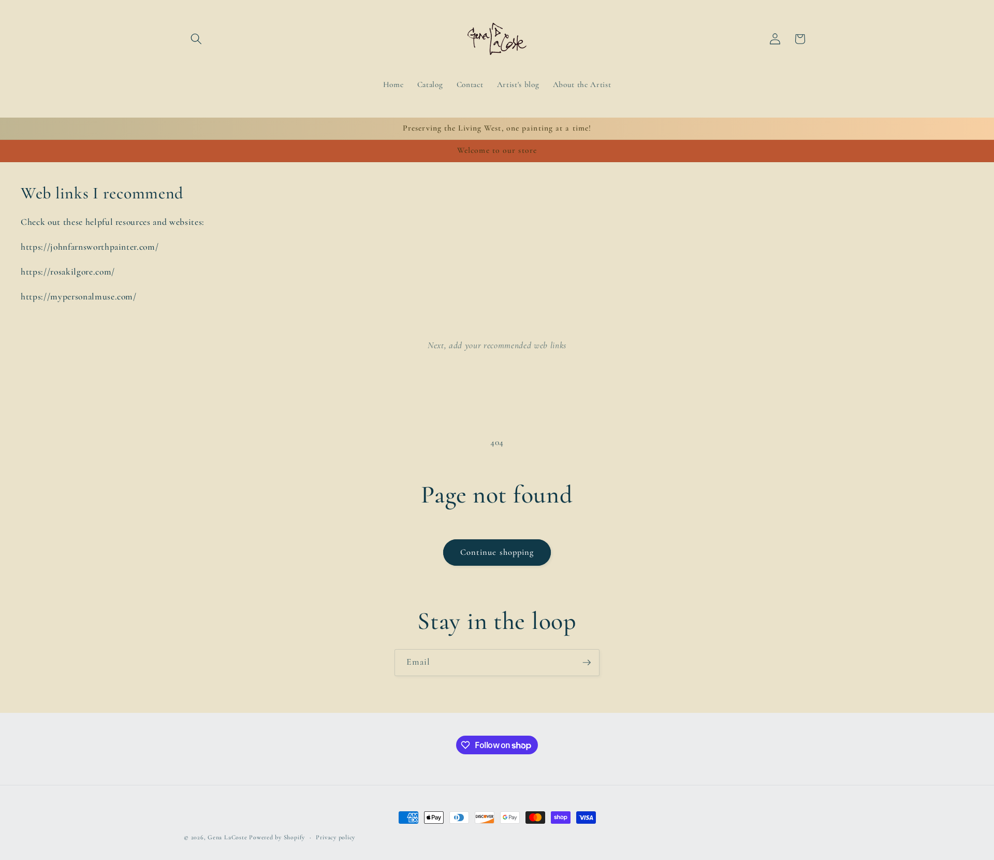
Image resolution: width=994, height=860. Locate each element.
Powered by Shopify (277, 837)
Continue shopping (497, 552)
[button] (196, 38)
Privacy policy (335, 837)
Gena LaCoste (227, 837)
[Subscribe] (586, 662)
